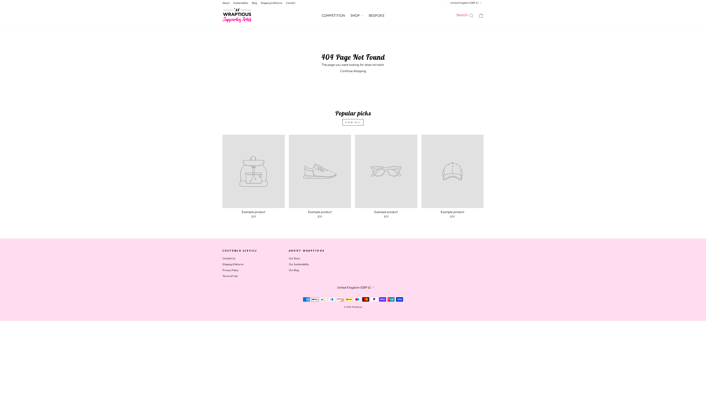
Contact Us (228, 258)
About (225, 3)
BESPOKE (376, 15)
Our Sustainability (299, 264)
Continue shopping (353, 71)
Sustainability (240, 3)
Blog (254, 3)
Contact (290, 3)
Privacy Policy (230, 270)
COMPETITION (333, 15)
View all (353, 122)
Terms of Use (230, 276)
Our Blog (294, 270)
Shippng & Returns (232, 264)
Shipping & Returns (271, 3)
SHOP (355, 15)
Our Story (294, 258)
